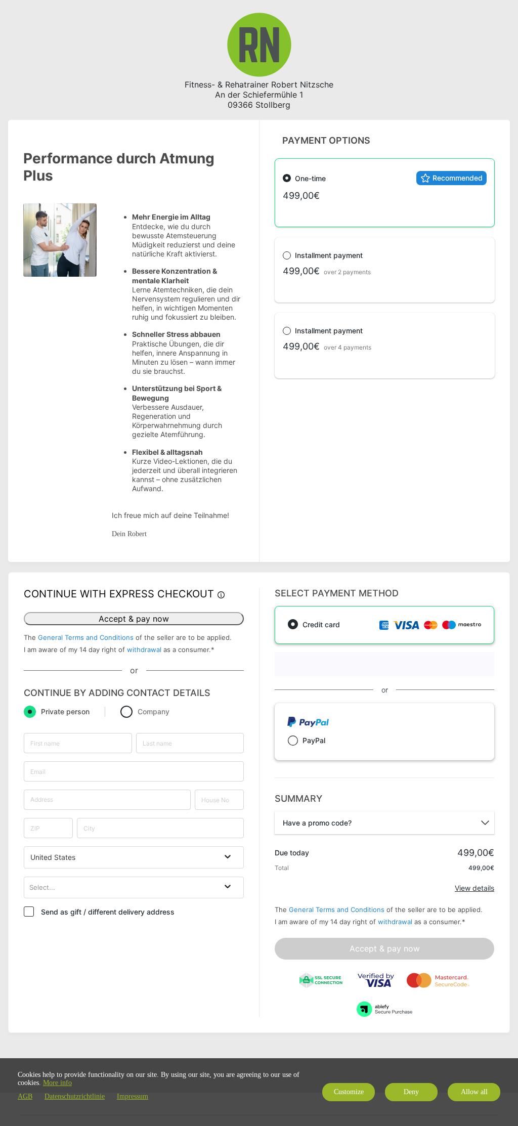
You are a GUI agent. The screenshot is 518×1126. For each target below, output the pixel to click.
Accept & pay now (134, 619)
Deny (411, 1092)
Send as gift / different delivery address (108, 911)
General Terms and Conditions (86, 637)
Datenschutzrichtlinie (75, 1096)
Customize (349, 1092)
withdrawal (144, 649)
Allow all (474, 1092)
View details (474, 888)
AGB (25, 1096)
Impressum (132, 1096)
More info (57, 1083)
